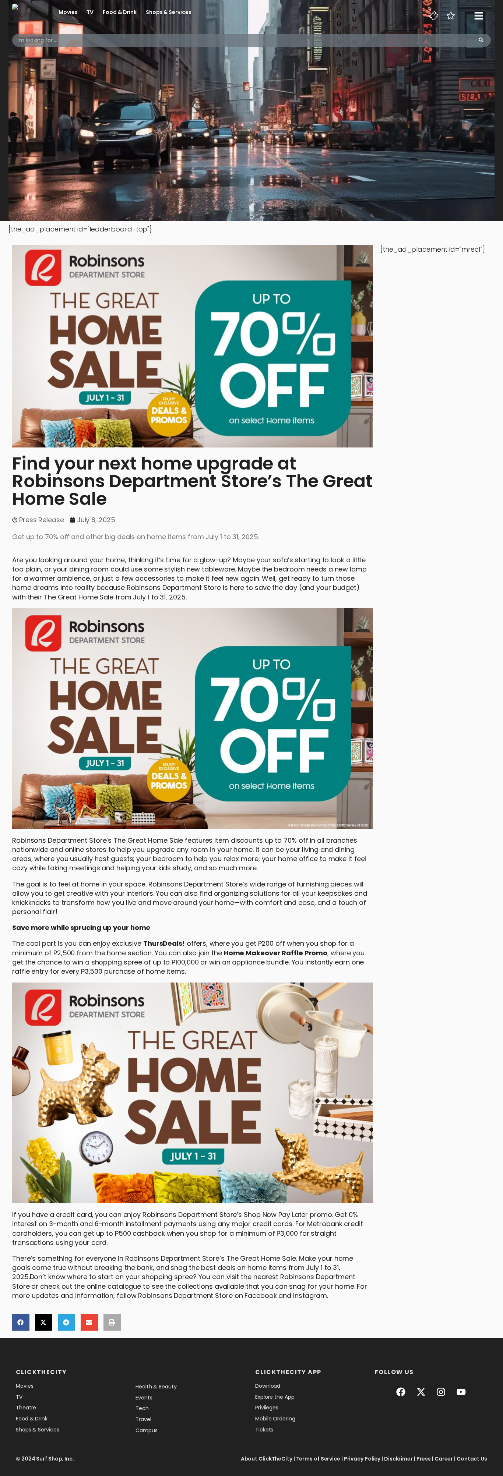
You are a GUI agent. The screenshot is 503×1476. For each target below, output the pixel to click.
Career (444, 1458)
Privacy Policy (362, 1458)
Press (423, 1458)
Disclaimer (398, 1458)
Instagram (310, 1295)
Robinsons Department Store (174, 587)
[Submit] (481, 40)
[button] (20, 1322)
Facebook (261, 1295)
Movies (68, 12)
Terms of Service (318, 1458)
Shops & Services (168, 12)
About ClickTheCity (266, 1458)
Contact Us (472, 1458)
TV (90, 12)
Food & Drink (120, 12)
